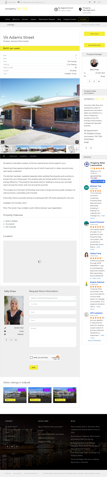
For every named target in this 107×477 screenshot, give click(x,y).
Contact (33, 156)
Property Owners (69, 19)
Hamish (97, 473)
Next (77, 113)
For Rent (83, 19)
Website (20, 334)
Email (21, 331)
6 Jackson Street (63, 392)
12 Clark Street (37, 392)
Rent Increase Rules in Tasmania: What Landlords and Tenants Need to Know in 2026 (85, 429)
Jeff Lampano (96, 313)
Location (23, 156)
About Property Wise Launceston (50, 427)
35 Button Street (13, 392)
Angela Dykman (97, 282)
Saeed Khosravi (97, 222)
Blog (59, 19)
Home (7, 19)
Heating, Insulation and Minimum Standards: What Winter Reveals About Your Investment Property (85, 446)
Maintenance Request (47, 19)
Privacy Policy (17, 473)
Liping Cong (95, 253)
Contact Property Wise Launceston (51, 434)
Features (13, 156)
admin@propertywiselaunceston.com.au (32, 2)
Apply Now (94, 34)
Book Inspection (94, 45)
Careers (33, 19)
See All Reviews (94, 341)
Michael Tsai (95, 186)
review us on (97, 181)
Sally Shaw (10, 291)
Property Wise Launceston (97, 164)
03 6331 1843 (19, 328)
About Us (16, 19)
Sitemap (7, 473)
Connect (25, 19)
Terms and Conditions (30, 473)
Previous (3, 113)
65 (75, 68)
